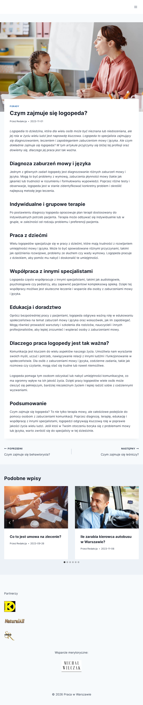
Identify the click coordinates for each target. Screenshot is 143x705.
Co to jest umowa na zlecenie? (35, 537)
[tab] (64, 562)
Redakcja (22, 121)
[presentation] (36, 507)
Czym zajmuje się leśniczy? (120, 451)
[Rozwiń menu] (135, 7)
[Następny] (133, 523)
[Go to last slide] (10, 523)
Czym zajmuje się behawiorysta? (27, 451)
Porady (14, 106)
